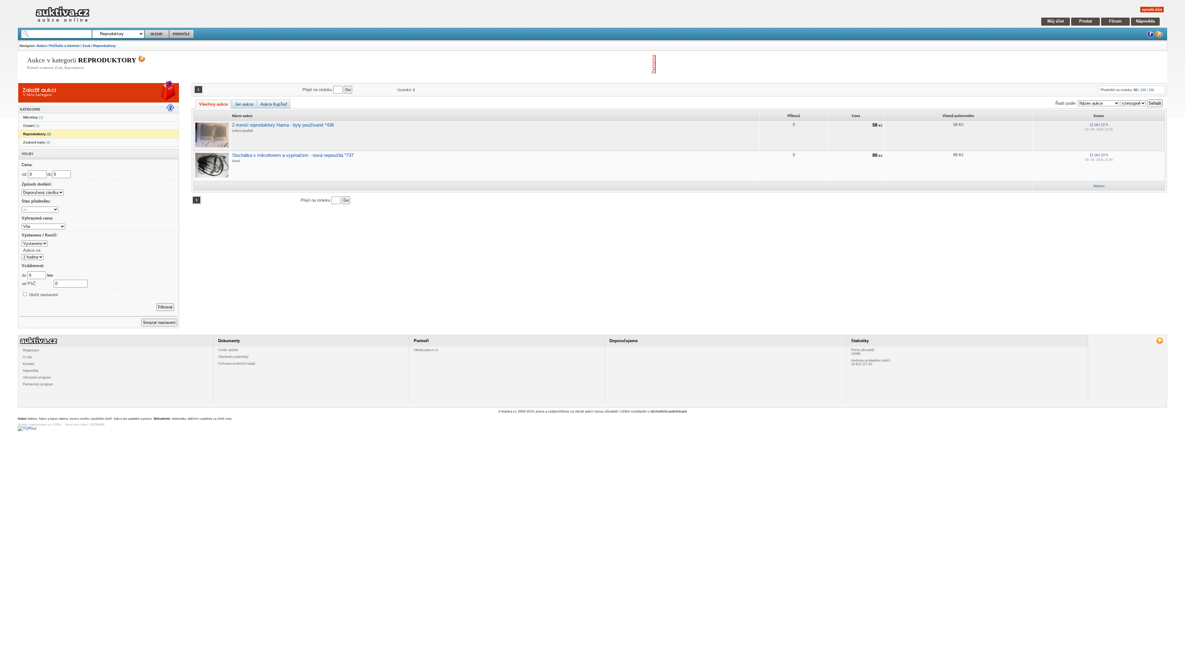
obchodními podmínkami (668, 411)
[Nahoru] (1159, 341)
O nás (27, 357)
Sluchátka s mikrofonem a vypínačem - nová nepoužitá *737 (293, 155)
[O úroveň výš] (172, 110)
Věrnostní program (37, 377)
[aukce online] (62, 23)
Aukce (41, 46)
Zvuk (86, 46)
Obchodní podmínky (233, 357)
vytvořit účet (1152, 9)
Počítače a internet (64, 46)
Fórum (1115, 21)
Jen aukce (244, 104)
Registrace (31, 350)
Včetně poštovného (958, 116)
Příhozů (794, 116)
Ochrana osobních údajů (236, 363)
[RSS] (1159, 36)
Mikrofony (33, 117)
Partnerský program (38, 384)
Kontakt (28, 364)
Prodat (1085, 21)
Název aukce (242, 116)
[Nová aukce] (39, 97)
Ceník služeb (228, 350)
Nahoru (1098, 186)
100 (1143, 90)
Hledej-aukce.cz (426, 350)
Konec (1099, 116)
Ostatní (31, 126)
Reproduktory (104, 46)
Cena (856, 116)
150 (1151, 90)
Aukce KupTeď (273, 104)
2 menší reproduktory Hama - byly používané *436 (283, 125)
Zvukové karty (36, 142)
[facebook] (1150, 36)
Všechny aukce (213, 104)
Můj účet (1055, 21)
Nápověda (1145, 21)
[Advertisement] (730, 64)
